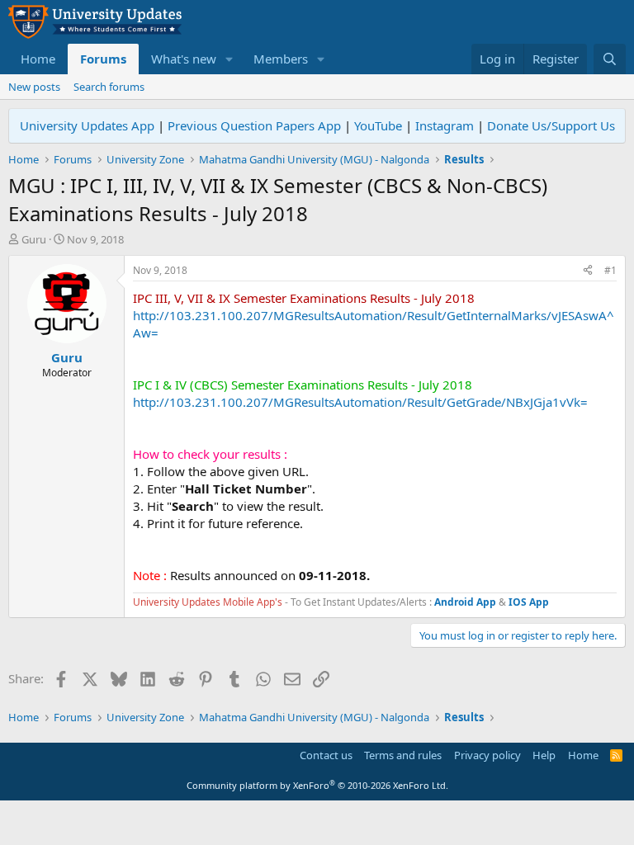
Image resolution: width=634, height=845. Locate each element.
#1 (610, 270)
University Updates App (87, 125)
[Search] (610, 59)
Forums (103, 58)
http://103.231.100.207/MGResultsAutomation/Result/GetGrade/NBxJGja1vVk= (360, 402)
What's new (183, 58)
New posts (34, 86)
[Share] (588, 271)
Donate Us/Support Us (551, 125)
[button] (229, 59)
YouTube (378, 125)
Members (280, 58)
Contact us (326, 755)
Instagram (444, 125)
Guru (33, 239)
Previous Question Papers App (254, 125)
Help (544, 755)
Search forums (108, 86)
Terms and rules (403, 755)
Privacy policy (487, 755)
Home (38, 58)
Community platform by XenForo (317, 785)
